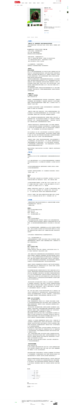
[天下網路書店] (17, 2)
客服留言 (42, 403)
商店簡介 (31, 403)
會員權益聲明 (42, 404)
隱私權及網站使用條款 (32, 404)
